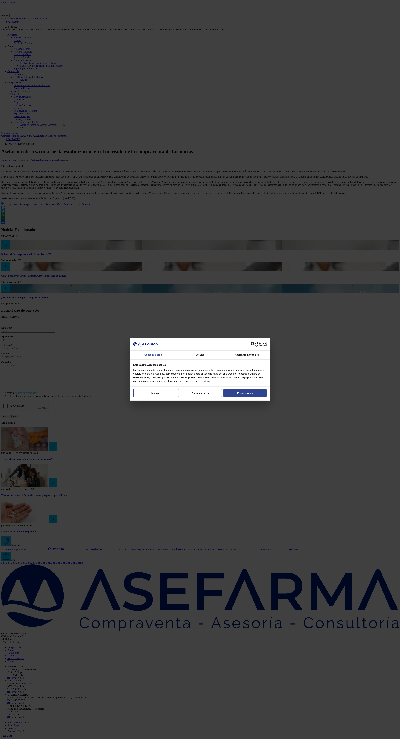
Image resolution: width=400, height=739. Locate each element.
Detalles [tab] (200, 354)
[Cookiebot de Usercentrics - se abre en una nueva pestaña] (253, 344)
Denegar (155, 393)
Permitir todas (245, 393)
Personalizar (198, 393)
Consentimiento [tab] (153, 354)
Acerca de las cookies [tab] (247, 354)
